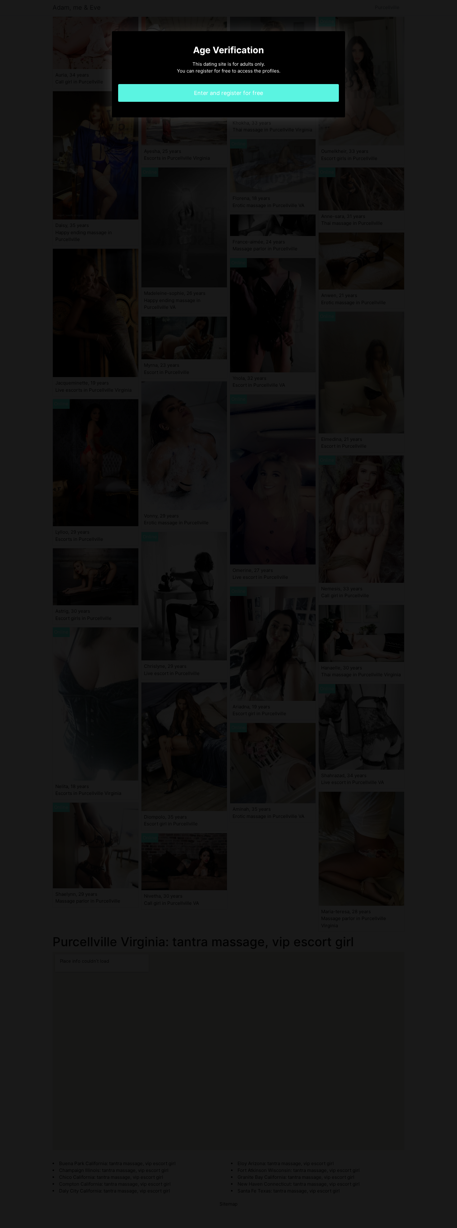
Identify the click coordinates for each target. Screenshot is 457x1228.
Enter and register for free (228, 93)
